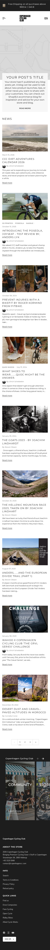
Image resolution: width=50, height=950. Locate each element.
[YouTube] (13, 932)
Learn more (14, 811)
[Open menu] (6, 18)
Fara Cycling (8, 909)
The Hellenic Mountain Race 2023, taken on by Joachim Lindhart (24, 508)
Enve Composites (10, 905)
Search (5, 876)
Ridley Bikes (8, 918)
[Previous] (37, 758)
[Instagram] (8, 932)
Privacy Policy (8, 884)
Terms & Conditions (11, 880)
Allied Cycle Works (10, 922)
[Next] (42, 758)
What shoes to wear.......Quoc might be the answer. (23, 374)
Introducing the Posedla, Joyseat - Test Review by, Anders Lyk (22, 234)
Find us (6, 901)
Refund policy (8, 888)
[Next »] (36, 742)
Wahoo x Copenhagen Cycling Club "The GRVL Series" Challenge (20, 643)
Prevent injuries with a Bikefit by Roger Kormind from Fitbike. (22, 303)
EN (46, 18)
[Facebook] (4, 932)
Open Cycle (7, 913)
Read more (25, 108)
